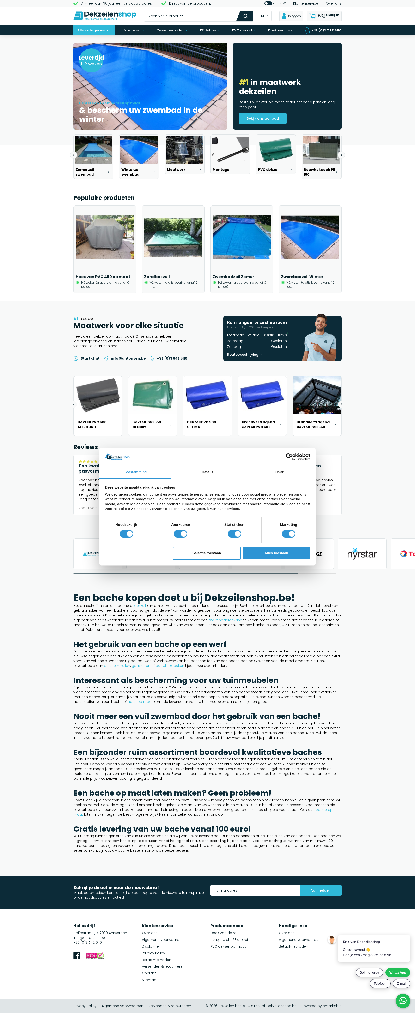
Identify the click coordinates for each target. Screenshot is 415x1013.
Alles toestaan (276, 553)
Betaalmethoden (156, 959)
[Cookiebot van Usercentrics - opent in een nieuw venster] (289, 456)
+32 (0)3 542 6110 (326, 30)
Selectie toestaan (206, 553)
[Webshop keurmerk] (95, 956)
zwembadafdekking (225, 620)
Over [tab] (279, 472)
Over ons (334, 3)
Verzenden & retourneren (163, 966)
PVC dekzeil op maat (228, 946)
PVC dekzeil (242, 30)
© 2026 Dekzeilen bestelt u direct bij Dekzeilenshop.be (251, 1005)
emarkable (332, 1005)
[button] (73, 155)
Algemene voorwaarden (163, 939)
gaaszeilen (141, 665)
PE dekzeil (208, 30)
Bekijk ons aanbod (263, 118)
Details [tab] (208, 472)
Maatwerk (132, 30)
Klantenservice (305, 3)
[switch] (180, 534)
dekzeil (140, 605)
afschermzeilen (117, 665)
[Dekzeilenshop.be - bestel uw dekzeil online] (104, 16)
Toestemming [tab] (135, 472)
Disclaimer (151, 946)
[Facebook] (76, 956)
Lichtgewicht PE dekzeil (229, 939)
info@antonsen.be (89, 937)
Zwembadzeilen (170, 30)
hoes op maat (140, 701)
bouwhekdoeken (170, 665)
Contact (149, 973)
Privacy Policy (153, 953)
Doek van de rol (282, 30)
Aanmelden (321, 890)
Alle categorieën (92, 30)
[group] (93, 156)
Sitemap (149, 979)
